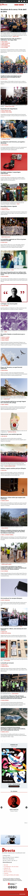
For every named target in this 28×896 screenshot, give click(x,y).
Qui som (6, 865)
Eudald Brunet (5, 528)
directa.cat (3, 1)
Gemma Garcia (5, 500)
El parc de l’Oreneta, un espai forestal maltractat (11, 368)
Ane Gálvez (4, 436)
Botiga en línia (7, 870)
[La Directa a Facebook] (19, 1)
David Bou (4, 470)
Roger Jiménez (5, 700)
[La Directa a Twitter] (21, 1)
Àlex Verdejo (4, 571)
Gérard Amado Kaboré (6, 564)
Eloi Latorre (4, 47)
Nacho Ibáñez (4, 276)
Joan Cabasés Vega (6, 110)
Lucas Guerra (7, 660)
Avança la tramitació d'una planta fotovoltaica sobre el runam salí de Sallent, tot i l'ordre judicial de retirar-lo (13, 729)
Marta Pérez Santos (6, 237)
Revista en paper (8, 871)
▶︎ (26, 807)
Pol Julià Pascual (6, 175)
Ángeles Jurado (5, 209)
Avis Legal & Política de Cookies (11, 875)
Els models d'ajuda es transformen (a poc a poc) (13, 334)
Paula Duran (20, 73)
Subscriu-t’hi (7, 868)
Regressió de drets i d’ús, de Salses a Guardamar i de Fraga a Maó (11, 39)
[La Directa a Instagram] (26, 1)
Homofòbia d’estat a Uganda (9, 206)
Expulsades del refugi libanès (9, 109)
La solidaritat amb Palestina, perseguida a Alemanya (13, 142)
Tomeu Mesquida (5, 43)
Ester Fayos (4, 79)
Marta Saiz (4, 631)
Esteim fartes (14, 811)
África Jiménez (5, 338)
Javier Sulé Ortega (6, 633)
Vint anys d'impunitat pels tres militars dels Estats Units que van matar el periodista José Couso (13, 273)
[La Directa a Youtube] (24, 1)
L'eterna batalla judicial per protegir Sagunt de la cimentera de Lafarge (13, 402)
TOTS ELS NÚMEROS (14, 786)
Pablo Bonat (4, 44)
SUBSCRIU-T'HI (16, 4)
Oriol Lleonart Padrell (7, 534)
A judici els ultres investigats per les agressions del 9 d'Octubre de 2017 (11, 76)
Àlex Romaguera (5, 46)
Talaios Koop (17, 894)
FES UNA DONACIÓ (21, 4)
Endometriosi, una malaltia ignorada (11, 434)
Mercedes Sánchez (12, 431)
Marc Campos (4, 404)
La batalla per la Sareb (7, 663)
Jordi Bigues (4, 370)
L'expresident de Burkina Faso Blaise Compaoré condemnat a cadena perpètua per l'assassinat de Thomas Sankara (14, 568)
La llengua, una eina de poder (9, 304)
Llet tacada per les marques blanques (11, 598)
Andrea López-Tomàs (9, 106)
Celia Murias (4, 208)
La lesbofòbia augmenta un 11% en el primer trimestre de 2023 (13, 240)
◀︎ (1, 807)
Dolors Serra (4, 305)
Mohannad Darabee (6, 139)
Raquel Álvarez (5, 337)
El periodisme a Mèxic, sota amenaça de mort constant (14, 629)
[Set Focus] (25, 4)
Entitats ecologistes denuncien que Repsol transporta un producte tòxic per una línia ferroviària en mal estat (13, 532)
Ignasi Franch (5, 340)
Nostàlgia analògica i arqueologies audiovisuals (11, 172)
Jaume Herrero (15, 693)
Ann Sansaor (4, 144)
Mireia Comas (16, 36)
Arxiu (18, 203)
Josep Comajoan (5, 600)
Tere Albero (4, 41)
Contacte (6, 873)
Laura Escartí (7, 399)
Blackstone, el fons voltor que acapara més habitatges (13, 498)
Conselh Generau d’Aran (9, 466)
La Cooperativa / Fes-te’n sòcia (11, 866)
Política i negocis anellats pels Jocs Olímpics (13, 468)
